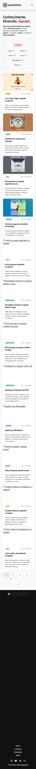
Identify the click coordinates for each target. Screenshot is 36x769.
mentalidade (17, 60)
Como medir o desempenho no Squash (15, 554)
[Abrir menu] (32, 5)
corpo (11, 51)
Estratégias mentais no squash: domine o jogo (17, 306)
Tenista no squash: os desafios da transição (16, 225)
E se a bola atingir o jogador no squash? (15, 99)
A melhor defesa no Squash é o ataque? (16, 512)
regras (17, 65)
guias (12, 55)
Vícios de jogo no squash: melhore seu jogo (17, 349)
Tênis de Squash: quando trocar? (17, 471)
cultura (24, 51)
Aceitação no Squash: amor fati (16, 390)
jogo (23, 55)
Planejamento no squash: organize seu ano (14, 182)
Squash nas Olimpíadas (14, 430)
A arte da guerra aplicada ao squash (14, 266)
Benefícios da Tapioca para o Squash (15, 140)
